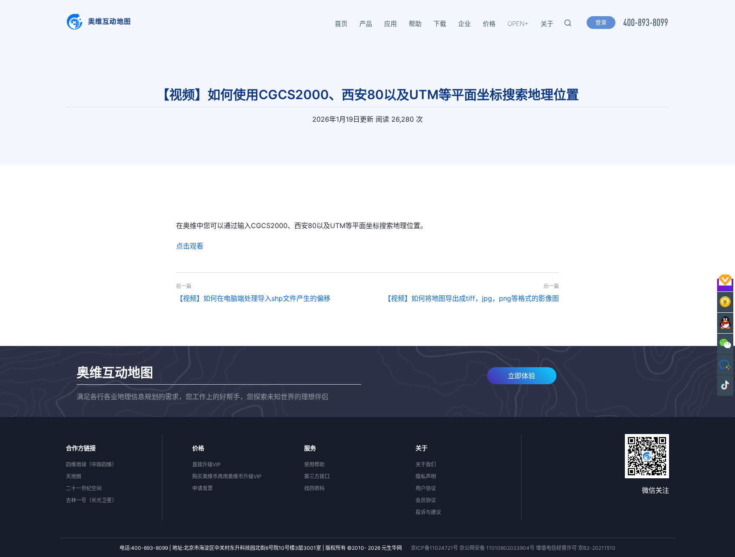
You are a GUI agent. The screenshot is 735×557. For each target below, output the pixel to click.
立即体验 (521, 375)
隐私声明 (426, 476)
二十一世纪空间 (84, 488)
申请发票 (202, 488)
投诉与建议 (428, 512)
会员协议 (426, 500)
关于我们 (426, 464)
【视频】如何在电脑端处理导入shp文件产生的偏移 (253, 298)
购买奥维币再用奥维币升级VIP (227, 476)
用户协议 (426, 488)
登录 (601, 22)
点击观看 (189, 246)
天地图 (73, 476)
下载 (439, 24)
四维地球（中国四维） (91, 464)
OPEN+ (518, 24)
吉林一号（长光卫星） (91, 500)
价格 (489, 24)
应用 (390, 24)
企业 (464, 24)
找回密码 (314, 488)
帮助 (415, 24)
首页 (341, 24)
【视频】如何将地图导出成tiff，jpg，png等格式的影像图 (471, 298)
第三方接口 (317, 476)
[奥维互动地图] (98, 24)
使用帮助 (314, 464)
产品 (365, 24)
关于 (547, 24)
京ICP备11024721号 (434, 548)
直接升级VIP (206, 464)
